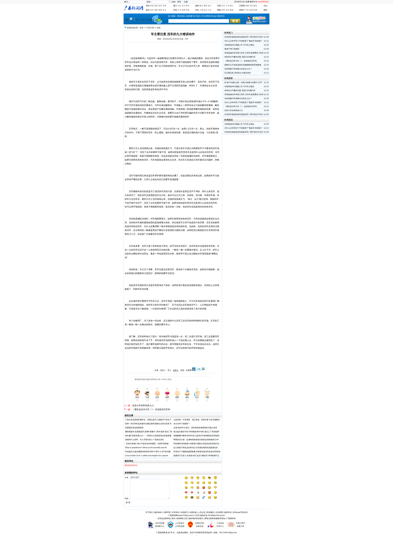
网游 (219, 10)
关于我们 (149, 512)
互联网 (242, 6)
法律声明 (166, 512)
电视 (160, 10)
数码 (255, 6)
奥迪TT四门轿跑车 (231, 49)
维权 (197, 6)
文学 (179, 10)
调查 (205, 6)
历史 (197, 10)
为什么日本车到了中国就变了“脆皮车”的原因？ (243, 41)
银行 (231, 6)
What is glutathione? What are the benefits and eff (145, 448)
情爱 (255, 10)
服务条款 (158, 512)
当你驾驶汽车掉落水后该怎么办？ (238, 69)
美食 (152, 6)
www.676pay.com (185, 515)
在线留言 (184, 512)
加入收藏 (245, 2)
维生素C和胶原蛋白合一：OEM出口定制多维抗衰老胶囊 (148, 436)
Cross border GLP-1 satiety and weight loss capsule (146, 456)
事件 (187, 6)
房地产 (242, 10)
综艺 (152, 10)
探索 (183, 10)
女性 (179, 6)
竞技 (227, 10)
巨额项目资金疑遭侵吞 (134, 428)
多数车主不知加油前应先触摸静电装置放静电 (242, 65)
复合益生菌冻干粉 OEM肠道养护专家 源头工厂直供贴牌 (196, 432)
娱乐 (148, 10)
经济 (223, 6)
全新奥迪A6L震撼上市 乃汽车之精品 (239, 45)
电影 (156, 10)
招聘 (251, 10)
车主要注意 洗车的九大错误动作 (237, 73)
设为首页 (238, 2)
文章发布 (175, 512)
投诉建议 (210, 512)
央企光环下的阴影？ (181, 424)
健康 (231, 10)
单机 (223, 10)
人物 (201, 10)
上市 (227, 6)
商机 (265, 10)
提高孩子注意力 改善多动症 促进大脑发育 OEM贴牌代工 (196, 456)
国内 (160, 6)
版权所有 (228, 512)
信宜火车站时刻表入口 (143, 405)
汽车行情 (150, 28)
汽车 (247, 10)
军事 (164, 6)
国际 (156, 6)
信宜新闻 (135, 58)
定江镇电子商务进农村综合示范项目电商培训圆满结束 (195, 448)
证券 (219, 6)
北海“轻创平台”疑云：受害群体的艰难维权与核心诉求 (195, 428)
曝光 (201, 6)
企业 (209, 10)
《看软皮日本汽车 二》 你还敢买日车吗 (151, 409)
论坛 (265, 6)
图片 (175, 6)
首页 (148, 6)
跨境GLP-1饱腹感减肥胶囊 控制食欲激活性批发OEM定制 (196, 452)
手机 (251, 6)
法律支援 (193, 512)
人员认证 (201, 512)
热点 (205, 10)
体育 (175, 10)
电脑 (247, 6)
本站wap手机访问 (240, 512)
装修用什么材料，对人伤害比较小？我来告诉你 (144, 440)
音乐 (164, 10)
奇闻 (187, 10)
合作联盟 (219, 512)
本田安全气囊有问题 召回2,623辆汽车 (239, 57)
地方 (209, 6)
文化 (183, 6)
